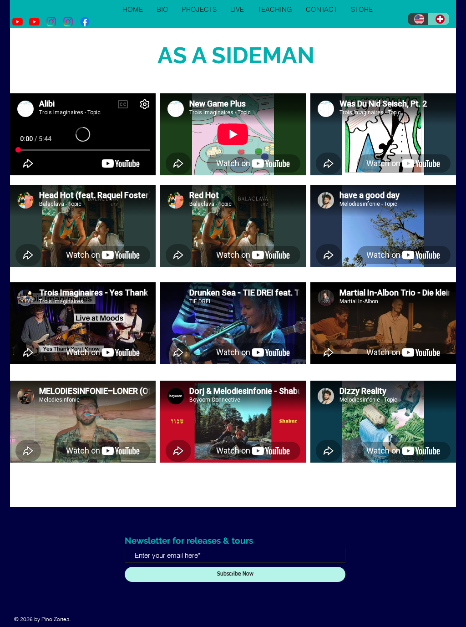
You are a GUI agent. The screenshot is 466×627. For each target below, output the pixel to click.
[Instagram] (51, 21)
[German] (438, 19)
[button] (199, 9)
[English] (418, 19)
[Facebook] (85, 21)
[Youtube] (17, 21)
